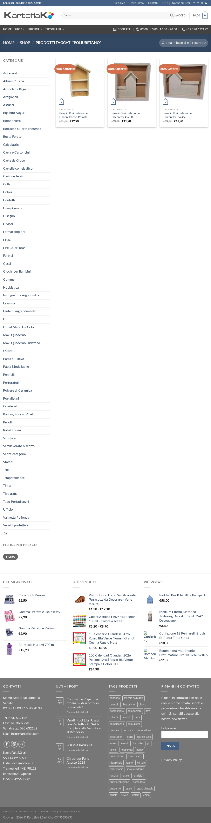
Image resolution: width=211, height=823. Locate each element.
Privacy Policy (171, 760)
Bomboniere (12, 121)
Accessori (10, 73)
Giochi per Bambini (17, 271)
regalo (128, 788)
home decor (117, 756)
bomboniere (135, 711)
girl (148, 743)
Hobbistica (11, 287)
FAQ (165, 3)
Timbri (7, 485)
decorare (128, 730)
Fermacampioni (14, 231)
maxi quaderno (135, 769)
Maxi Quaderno (14, 335)
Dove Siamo (137, 3)
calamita (114, 717)
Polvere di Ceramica (17, 390)
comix (137, 717)
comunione (134, 724)
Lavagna (9, 303)
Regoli (7, 422)
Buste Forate (12, 136)
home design (135, 756)
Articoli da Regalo (15, 89)
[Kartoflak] (29, 16)
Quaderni (10, 406)
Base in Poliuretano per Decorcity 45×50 (126, 115)
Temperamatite (14, 478)
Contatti (153, 3)
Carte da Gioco (14, 160)
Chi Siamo (119, 3)
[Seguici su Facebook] (194, 3)
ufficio (135, 795)
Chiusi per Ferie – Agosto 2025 (79, 760)
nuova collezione (119, 782)
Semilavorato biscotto (19, 446)
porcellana (139, 782)
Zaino (146, 795)
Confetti (9, 200)
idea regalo (116, 763)
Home (7, 29)
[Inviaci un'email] (202, 3)
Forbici (8, 255)
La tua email (168, 728)
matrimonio (116, 769)
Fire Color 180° (14, 248)
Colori (7, 192)
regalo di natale (144, 788)
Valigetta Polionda (16, 517)
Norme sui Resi (181, 3)
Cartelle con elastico (18, 168)
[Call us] (206, 3)
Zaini (6, 533)
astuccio (114, 704)
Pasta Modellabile (16, 366)
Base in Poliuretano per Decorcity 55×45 (178, 115)
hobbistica (126, 750)
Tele (6, 470)
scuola (113, 795)
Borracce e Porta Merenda (22, 129)
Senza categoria (14, 454)
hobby (140, 750)
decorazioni (116, 737)
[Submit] (171, 15)
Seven (124, 795)
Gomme (8, 279)
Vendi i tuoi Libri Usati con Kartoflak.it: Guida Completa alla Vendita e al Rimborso (84, 726)
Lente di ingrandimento (19, 311)
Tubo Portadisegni (16, 501)
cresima (114, 730)
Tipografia (53, 29)
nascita (114, 775)
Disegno (9, 216)
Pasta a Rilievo (13, 359)
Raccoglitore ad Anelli (18, 414)
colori (126, 717)
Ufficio (8, 509)
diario (130, 737)
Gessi (7, 263)
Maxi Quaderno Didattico (21, 343)
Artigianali (10, 97)
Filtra (10, 557)
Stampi (8, 462)
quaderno (115, 788)
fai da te (138, 743)
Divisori (8, 224)
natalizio (137, 775)
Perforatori (11, 382)
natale (125, 775)
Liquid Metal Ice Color (19, 327)
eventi (113, 743)
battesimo (129, 704)
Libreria (34, 29)
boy (147, 711)
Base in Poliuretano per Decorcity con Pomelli (74, 115)
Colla (7, 184)
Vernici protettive (15, 525)
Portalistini (11, 398)
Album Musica (13, 81)
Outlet (8, 351)
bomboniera (117, 711)
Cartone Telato (13, 176)
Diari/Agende (12, 208)
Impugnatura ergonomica (21, 295)
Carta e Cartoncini (16, 152)
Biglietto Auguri (14, 112)
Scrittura (9, 438)
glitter (113, 750)
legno (129, 763)
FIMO (7, 240)
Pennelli (9, 374)
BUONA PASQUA (80, 745)
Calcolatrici (11, 144)
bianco (142, 704)
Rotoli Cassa (12, 430)
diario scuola (144, 737)
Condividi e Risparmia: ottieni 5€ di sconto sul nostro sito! (83, 703)
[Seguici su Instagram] (198, 3)
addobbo (115, 698)
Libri (6, 319)
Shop (18, 29)
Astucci (8, 105)
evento (125, 743)
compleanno (117, 724)
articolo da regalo (133, 698)
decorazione (144, 730)
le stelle (141, 763)
